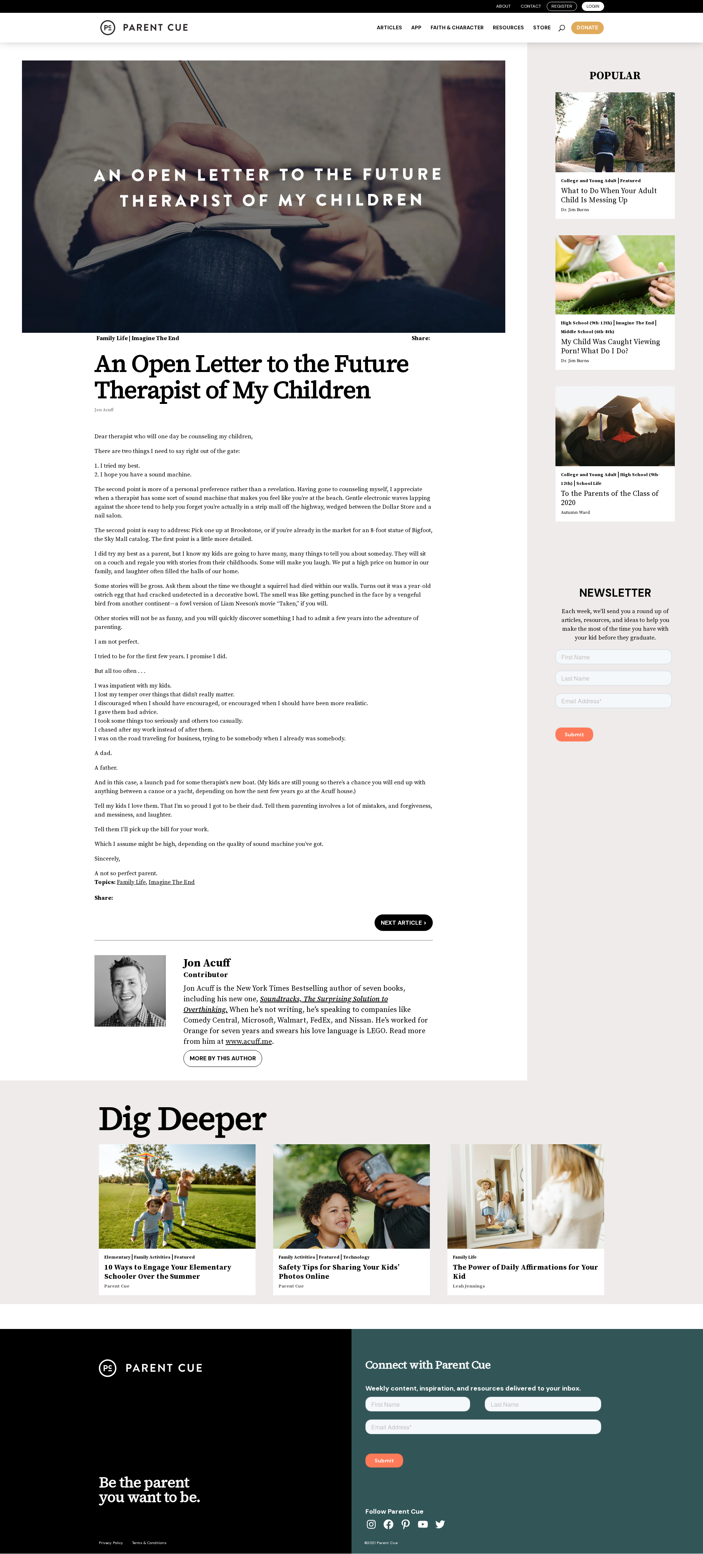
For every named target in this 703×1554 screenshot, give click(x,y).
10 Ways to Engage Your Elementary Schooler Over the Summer (167, 1272)
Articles (389, 28)
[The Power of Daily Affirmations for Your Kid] (525, 1196)
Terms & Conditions (149, 1542)
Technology (356, 1257)
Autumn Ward (575, 512)
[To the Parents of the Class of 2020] (615, 426)
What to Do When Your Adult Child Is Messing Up (609, 196)
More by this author (223, 1058)
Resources (508, 28)
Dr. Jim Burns (575, 210)
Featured (630, 181)
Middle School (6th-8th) (587, 332)
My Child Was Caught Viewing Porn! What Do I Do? (610, 347)
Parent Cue (117, 1286)
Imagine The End (155, 338)
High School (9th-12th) (586, 323)
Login (593, 6)
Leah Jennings (469, 1286)
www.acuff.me (249, 1041)
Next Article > (404, 923)
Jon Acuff (104, 410)
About (503, 6)
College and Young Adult (589, 181)
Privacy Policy (111, 1542)
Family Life (112, 338)
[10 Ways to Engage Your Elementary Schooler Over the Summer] (177, 1196)
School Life (589, 483)
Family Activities (152, 1257)
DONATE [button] (587, 27)
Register (561, 6)
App (416, 28)
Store (542, 28)
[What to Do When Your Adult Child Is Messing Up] (615, 132)
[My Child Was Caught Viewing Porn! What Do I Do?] (615, 274)
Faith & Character (457, 28)
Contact (531, 6)
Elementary (117, 1257)
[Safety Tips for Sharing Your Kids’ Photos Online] (351, 1196)
